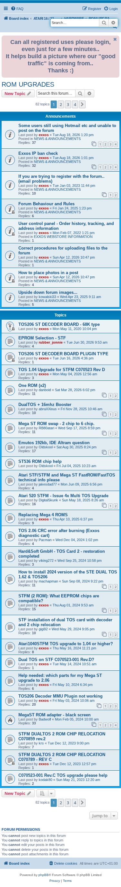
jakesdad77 (48, 484)
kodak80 (45, 780)
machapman (48, 581)
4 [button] (75, 104)
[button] (82, 104)
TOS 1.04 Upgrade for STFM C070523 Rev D (61, 369)
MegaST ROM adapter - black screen (54, 714)
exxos (44, 135)
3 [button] (68, 104)
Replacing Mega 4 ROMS (43, 514)
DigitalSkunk (48, 500)
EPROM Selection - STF (42, 338)
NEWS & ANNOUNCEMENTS (57, 139)
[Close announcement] (115, 39)
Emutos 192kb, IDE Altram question (54, 442)
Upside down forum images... (47, 292)
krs (41, 743)
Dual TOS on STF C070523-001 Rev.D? (56, 659)
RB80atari (46, 428)
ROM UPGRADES (28, 84)
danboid (45, 390)
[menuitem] (17, 9)
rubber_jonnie (51, 342)
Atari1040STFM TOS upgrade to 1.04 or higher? (65, 643)
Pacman (45, 540)
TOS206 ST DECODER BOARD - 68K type (59, 324)
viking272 (46, 560)
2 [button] (61, 104)
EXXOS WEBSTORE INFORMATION (63, 237)
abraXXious (48, 409)
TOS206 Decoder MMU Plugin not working (60, 696)
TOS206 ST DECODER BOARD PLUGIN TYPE (63, 353)
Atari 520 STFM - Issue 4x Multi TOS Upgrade (63, 495)
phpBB (43, 875)
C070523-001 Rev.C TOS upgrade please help (62, 775)
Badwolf (45, 719)
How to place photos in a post (48, 272)
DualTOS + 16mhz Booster (44, 404)
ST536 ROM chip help (40, 461)
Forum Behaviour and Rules (46, 203)
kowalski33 (47, 297)
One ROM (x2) (32, 385)
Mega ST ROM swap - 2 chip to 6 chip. (56, 423)
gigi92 (43, 629)
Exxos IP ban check (38, 153)
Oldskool (46, 447)
